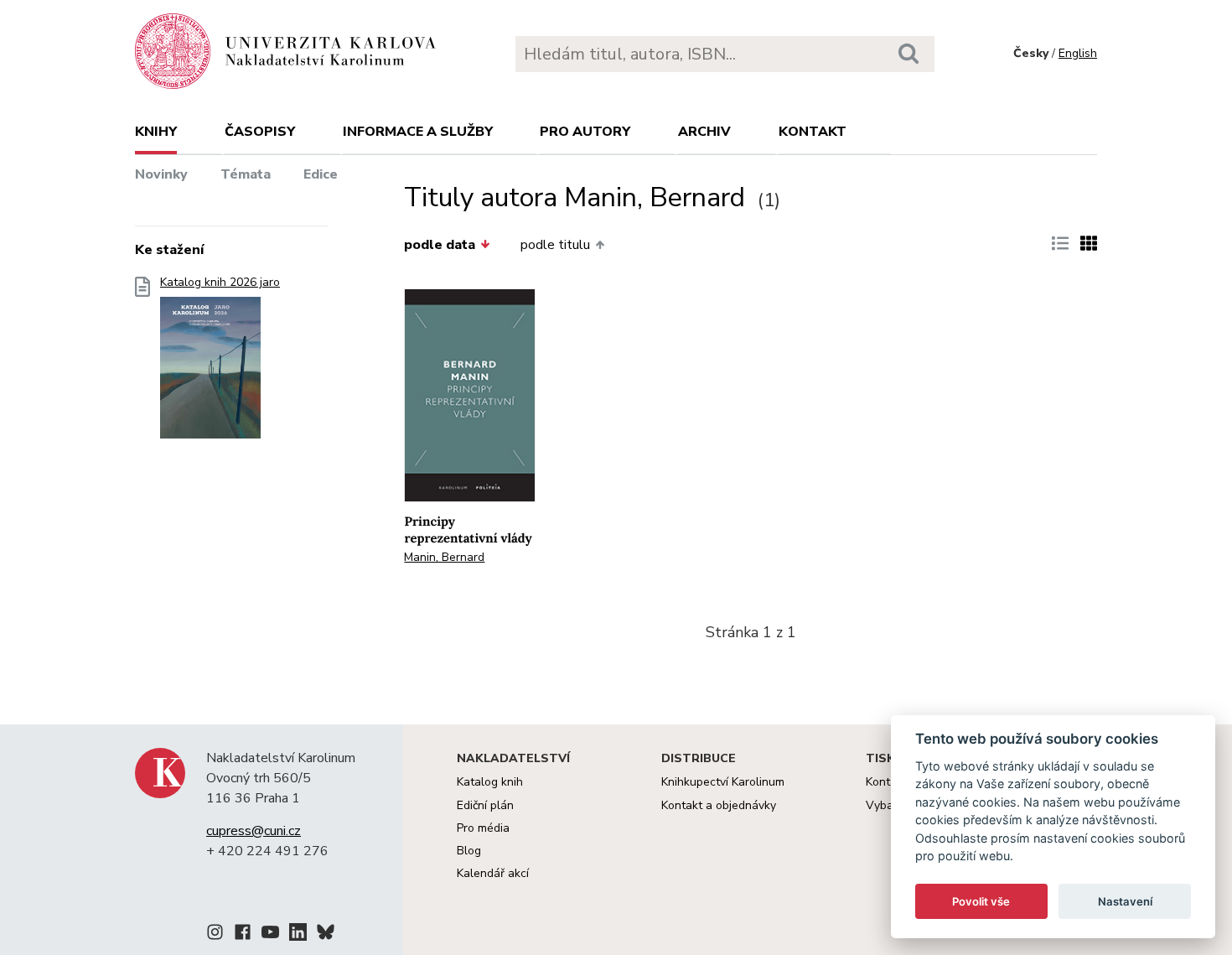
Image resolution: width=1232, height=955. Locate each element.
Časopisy (260, 131)
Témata (245, 174)
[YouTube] (270, 935)
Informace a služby (418, 131)
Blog (469, 851)
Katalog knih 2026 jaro (220, 282)
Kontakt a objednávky (718, 805)
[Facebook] (242, 935)
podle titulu (555, 245)
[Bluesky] (325, 935)
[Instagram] (215, 935)
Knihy (156, 131)
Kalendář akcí (493, 873)
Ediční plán (485, 805)
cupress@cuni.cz (253, 831)
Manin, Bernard (444, 557)
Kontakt (812, 131)
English (1078, 53)
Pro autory (585, 131)
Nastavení (1125, 901)
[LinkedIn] (298, 935)
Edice (320, 174)
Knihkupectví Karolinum (722, 782)
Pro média (483, 828)
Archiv (704, 131)
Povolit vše (981, 901)
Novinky (161, 174)
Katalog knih (490, 782)
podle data (439, 245)
